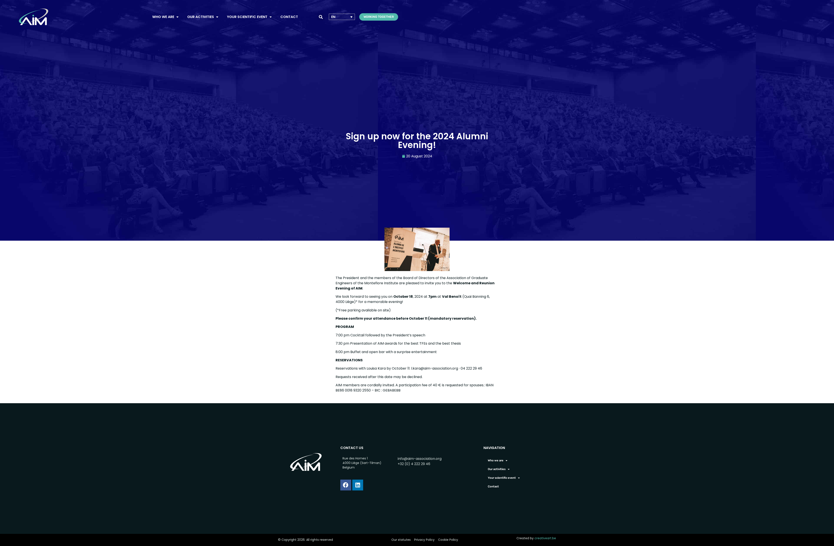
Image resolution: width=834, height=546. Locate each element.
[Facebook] (345, 485)
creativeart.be (545, 538)
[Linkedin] (357, 485)
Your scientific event (247, 16)
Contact (289, 16)
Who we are (163, 16)
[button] (320, 16)
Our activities (200, 16)
